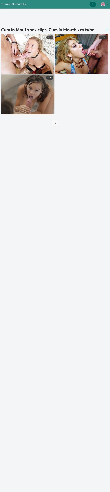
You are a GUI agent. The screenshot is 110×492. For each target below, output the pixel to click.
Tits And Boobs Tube (13, 4)
